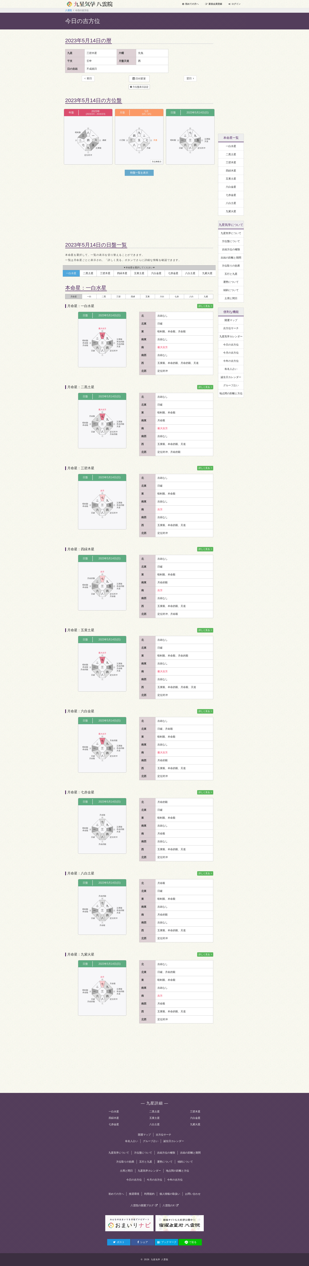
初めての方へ (192, 4)
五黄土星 (154, 1118)
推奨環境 (134, 1193)
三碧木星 (195, 1111)
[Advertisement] (139, 206)
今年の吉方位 (175, 1179)
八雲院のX (169, 1205)
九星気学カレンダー (149, 1170)
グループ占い (150, 1141)
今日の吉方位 (134, 1179)
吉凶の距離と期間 (190, 1152)
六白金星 (195, 1118)
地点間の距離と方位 (177, 1170)
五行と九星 (145, 1161)
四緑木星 (114, 1118)
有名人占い (131, 1141)
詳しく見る (205, 306)
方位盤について (143, 1152)
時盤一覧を (139, 172)
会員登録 (215, 4)
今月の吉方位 (154, 1179)
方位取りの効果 (125, 1161)
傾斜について (185, 1161)
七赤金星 (114, 1124)
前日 (88, 78)
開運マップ (144, 1134)
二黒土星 (154, 1111)
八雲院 (68, 10)
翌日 (190, 78)
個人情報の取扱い (169, 1193)
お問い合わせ (193, 1193)
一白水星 (114, 1111)
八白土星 (154, 1124)
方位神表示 (156, 162)
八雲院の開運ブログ (143, 1205)
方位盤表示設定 (140, 87)
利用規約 (149, 1193)
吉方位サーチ (163, 1134)
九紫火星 (195, 1124)
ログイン (236, 4)
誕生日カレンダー (173, 1141)
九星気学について (118, 1152)
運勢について (165, 1161)
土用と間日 (126, 1170)
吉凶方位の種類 (166, 1152)
